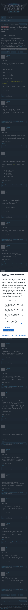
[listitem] (14, 301)
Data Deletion (5, 335)
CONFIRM (8, 330)
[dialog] (14, 305)
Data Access (14, 335)
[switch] (22, 305)
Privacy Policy (22, 335)
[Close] (25, 274)
